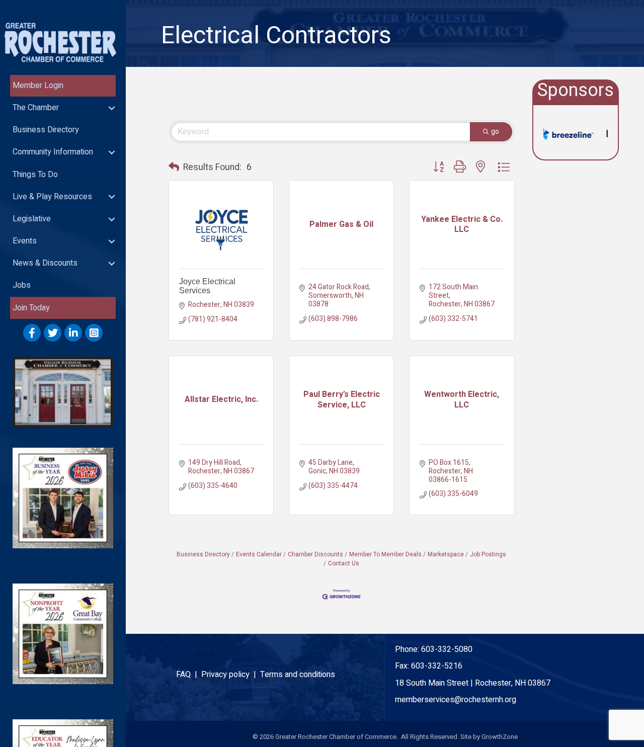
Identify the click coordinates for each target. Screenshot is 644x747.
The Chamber (36, 108)
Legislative (32, 219)
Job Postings (488, 554)
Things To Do (35, 175)
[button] (174, 167)
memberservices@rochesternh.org (455, 700)
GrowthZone (499, 736)
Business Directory (46, 130)
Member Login (38, 85)
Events (25, 241)
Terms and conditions (297, 675)
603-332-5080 (446, 649)
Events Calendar (259, 554)
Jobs (22, 285)
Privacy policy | (230, 675)
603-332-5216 (436, 666)
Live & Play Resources (52, 197)
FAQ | (188, 675)
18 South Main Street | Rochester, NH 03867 (472, 683)
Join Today (31, 308)
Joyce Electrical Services (207, 286)
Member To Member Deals (385, 554)
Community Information (53, 152)
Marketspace (446, 554)
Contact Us (343, 563)
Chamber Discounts (315, 554)
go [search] (495, 131)
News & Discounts (45, 263)
